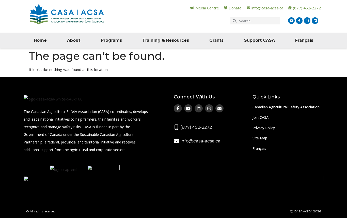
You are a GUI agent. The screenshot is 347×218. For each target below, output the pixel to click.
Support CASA (259, 40)
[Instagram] (307, 20)
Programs (111, 40)
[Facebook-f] (299, 20)
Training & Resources (165, 40)
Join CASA (261, 117)
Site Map (260, 138)
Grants (216, 40)
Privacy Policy (264, 127)
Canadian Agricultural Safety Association (286, 107)
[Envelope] (219, 108)
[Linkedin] (315, 20)
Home (40, 40)
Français (304, 40)
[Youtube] (291, 20)
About (73, 40)
